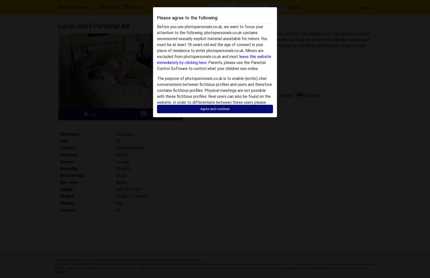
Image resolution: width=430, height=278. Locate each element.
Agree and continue (215, 109)
